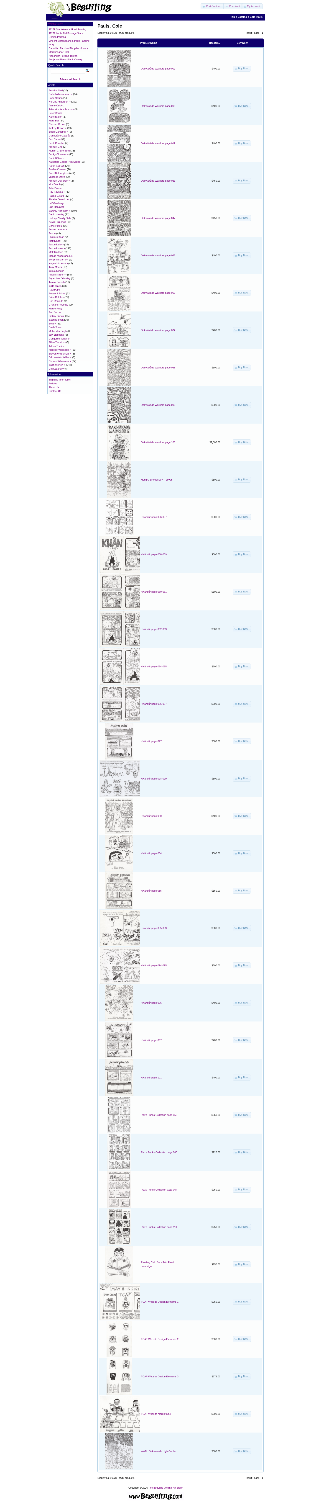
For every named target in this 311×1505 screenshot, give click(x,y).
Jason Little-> (56, 244)
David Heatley (56, 214)
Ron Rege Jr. (56, 301)
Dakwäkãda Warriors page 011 (158, 143)
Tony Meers (55, 267)
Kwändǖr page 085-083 (154, 928)
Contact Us (55, 391)
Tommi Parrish (57, 282)
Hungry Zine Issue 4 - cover (156, 479)
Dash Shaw (55, 327)
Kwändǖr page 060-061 (154, 591)
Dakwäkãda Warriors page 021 (158, 180)
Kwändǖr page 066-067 (154, 703)
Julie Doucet (55, 188)
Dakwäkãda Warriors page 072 (158, 330)
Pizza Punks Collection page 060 (159, 1152)
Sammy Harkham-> (59, 210)
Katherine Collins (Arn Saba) (64, 161)
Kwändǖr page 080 (151, 816)
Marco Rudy (55, 308)
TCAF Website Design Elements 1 (159, 1301)
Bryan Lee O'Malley (59, 278)
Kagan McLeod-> (58, 263)
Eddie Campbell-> (58, 131)
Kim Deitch (55, 184)
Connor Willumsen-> (60, 361)
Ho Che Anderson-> (60, 101)
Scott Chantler (56, 143)
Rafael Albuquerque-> (60, 94)
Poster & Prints (57, 293)
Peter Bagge (55, 113)
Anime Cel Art (56, 105)
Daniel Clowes (56, 158)
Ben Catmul (55, 139)
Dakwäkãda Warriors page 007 (158, 68)
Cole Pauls (256, 16)
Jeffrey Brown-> (57, 128)
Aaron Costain (56, 165)
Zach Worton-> (57, 364)
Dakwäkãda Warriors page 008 (158, 106)
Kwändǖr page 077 (151, 741)
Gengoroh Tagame (59, 338)
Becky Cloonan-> (58, 154)
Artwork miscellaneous (61, 109)
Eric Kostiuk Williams (60, 357)
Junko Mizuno (56, 271)
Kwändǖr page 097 (151, 1040)
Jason (52, 233)
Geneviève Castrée (59, 135)
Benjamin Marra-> (58, 259)
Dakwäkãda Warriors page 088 (158, 367)
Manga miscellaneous (61, 256)
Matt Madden (56, 252)
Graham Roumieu (58, 304)
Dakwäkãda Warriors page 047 (158, 218)
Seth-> (52, 323)
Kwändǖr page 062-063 (154, 629)
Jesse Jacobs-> (58, 229)
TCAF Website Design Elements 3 (159, 1376)
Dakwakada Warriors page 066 (158, 255)
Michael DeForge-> (59, 180)
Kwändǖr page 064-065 (154, 666)
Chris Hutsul (55, 225)
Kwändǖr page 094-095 (154, 965)
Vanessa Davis (57, 176)
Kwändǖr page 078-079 (154, 778)
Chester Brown (57, 124)
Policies (53, 383)
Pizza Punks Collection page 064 (159, 1189)
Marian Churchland (59, 150)
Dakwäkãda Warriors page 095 (158, 405)
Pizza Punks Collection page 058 (159, 1115)
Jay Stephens (56, 334)
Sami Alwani (55, 98)
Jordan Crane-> (57, 169)
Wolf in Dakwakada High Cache (158, 1451)
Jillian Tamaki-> (57, 342)
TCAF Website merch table (156, 1413)
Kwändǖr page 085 (151, 890)
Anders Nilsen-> (57, 274)
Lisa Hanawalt (56, 207)
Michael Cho (55, 146)
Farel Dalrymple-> (59, 173)
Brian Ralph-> (56, 297)
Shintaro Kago (56, 237)
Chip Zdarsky (56, 368)
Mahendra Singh (58, 331)
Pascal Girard (56, 195)
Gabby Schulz (56, 316)
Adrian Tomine (56, 346)
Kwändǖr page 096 (151, 1002)
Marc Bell (54, 120)
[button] (212, 6)
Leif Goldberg (56, 203)
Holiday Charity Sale (60, 218)
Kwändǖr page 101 (151, 1077)
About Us (54, 387)
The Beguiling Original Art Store (165, 1487)
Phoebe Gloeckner (59, 199)
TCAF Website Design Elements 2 (159, 1339)
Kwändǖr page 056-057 (154, 517)
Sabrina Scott (56, 319)
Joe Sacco (55, 312)
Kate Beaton (55, 116)
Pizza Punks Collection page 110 (159, 1227)
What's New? (55, 24)
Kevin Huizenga (57, 222)
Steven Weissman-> (60, 353)
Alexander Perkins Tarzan (63, 55)
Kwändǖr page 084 (151, 853)
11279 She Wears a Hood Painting (67, 29)
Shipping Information (60, 379)
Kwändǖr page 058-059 (154, 554)
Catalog (242, 16)
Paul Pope (54, 289)
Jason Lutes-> (57, 248)
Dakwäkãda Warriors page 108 (158, 442)
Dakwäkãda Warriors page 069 (158, 292)
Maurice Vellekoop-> (60, 349)
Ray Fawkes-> (57, 191)
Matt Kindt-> (55, 240)
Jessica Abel (56, 90)
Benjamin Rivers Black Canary (65, 59)
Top (232, 16)
